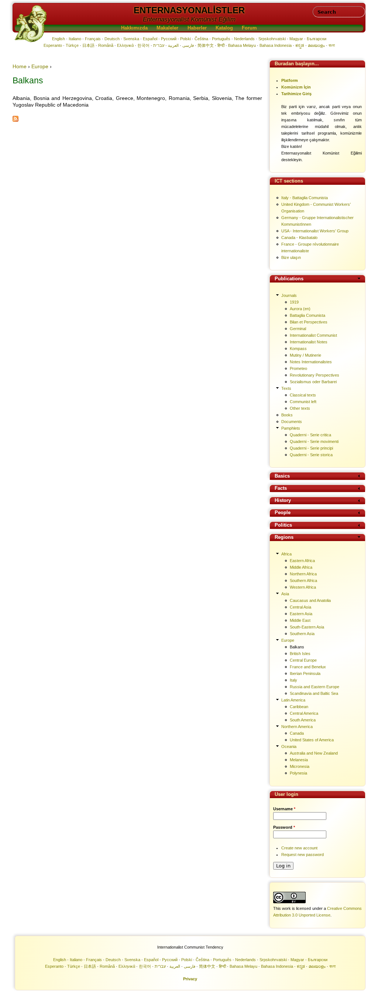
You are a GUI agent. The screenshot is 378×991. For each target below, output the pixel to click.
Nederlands (244, 39)
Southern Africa (303, 580)
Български (316, 39)
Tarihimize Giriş (296, 93)
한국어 (143, 45)
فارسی (188, 45)
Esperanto (53, 45)
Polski (185, 39)
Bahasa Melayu (242, 45)
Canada (297, 733)
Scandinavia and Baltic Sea (314, 693)
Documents (291, 421)
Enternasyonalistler (189, 10)
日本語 (88, 45)
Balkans (297, 647)
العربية (173, 45)
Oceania (288, 746)
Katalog (224, 28)
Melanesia (299, 760)
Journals (289, 295)
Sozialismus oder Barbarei (313, 382)
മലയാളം (316, 45)
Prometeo (298, 368)
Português (221, 39)
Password (284, 827)
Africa (286, 554)
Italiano (75, 39)
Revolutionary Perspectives (314, 375)
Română (105, 45)
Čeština (201, 39)
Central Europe (303, 660)
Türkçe (72, 45)
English (58, 39)
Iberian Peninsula (305, 673)
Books (287, 415)
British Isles (300, 653)
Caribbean (299, 706)
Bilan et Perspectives (308, 322)
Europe (39, 66)
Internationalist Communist (313, 335)
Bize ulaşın (291, 257)
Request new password (302, 854)
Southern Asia (302, 633)
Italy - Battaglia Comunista (304, 197)
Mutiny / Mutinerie (305, 355)
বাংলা (332, 45)
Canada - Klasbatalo (299, 237)
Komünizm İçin (296, 87)
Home (20, 66)
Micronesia (299, 766)
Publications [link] (289, 279)
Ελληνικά (125, 45)
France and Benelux (308, 667)
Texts (286, 388)
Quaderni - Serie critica (310, 435)
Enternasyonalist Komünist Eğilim (189, 19)
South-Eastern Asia (307, 627)
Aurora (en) (300, 308)
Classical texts (303, 395)
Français (93, 39)
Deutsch (112, 39)
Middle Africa (301, 567)
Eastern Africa (302, 560)
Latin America (293, 700)
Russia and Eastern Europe (314, 687)
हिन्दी (220, 45)
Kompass (298, 348)
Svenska (131, 39)
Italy (293, 680)
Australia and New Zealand (314, 753)
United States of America (312, 740)
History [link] (283, 500)
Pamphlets (290, 428)
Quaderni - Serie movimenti (314, 441)
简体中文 (205, 45)
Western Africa (303, 587)
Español (150, 39)
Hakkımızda (134, 28)
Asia (285, 594)
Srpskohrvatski (272, 39)
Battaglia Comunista (307, 315)
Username (284, 809)
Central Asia (300, 607)
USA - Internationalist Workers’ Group (314, 231)
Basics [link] (282, 476)
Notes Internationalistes (311, 362)
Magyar (296, 39)
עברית (158, 45)
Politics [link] (283, 525)
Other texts (300, 408)
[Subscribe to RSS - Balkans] (15, 120)
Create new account (299, 848)
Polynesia (298, 773)
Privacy (190, 979)
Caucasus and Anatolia (310, 600)
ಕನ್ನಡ (299, 45)
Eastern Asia (301, 613)
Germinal (298, 328)
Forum (249, 28)
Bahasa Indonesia (276, 45)
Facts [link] (281, 488)
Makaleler (167, 28)
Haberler (197, 28)
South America (303, 720)
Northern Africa (303, 574)
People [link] (283, 512)
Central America (304, 713)
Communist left (303, 401)
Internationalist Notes (308, 342)
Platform (289, 80)
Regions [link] (284, 537)
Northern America (297, 726)
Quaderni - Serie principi (311, 448)
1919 (294, 302)
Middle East (300, 620)
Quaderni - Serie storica (311, 455)
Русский (168, 39)
